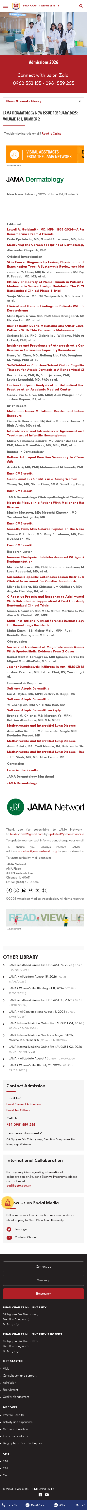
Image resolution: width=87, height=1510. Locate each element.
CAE (5, 1475)
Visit (6, 1368)
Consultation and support (19, 1375)
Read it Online (51, 133)
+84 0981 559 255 (20, 1125)
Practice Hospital (13, 1415)
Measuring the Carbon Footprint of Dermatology (46, 245)
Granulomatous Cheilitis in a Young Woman (42, 479)
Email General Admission (23, 1104)
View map (43, 1280)
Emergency (43, 1293)
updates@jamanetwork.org (37, 851)
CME (6, 1461)
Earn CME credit (20, 473)
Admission (9, 1382)
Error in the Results (22, 770)
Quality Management (16, 1397)
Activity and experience (18, 1422)
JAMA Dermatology (22, 783)
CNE (6, 1468)
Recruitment (10, 1390)
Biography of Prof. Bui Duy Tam (23, 1443)
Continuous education (17, 1436)
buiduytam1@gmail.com (27, 834)
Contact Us (43, 1266)
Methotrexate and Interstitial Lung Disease (41, 725)
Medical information (15, 1429)
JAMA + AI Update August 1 (42, 1058)
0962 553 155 (27, 83)
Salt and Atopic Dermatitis (28, 688)
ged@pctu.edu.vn (18, 1186)
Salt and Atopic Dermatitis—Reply (34, 710)
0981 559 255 (60, 83)
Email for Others (18, 1110)
